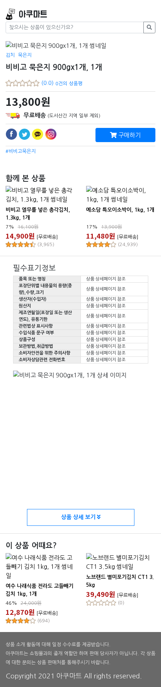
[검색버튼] (149, 27)
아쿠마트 (33, 14)
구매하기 (129, 135)
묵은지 (24, 55)
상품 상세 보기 (79, 517)
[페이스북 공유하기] (11, 134)
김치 (10, 55)
